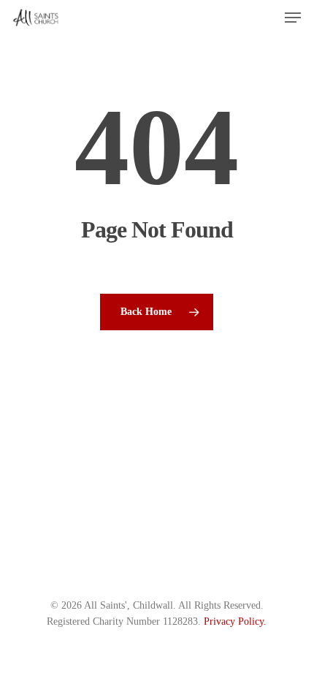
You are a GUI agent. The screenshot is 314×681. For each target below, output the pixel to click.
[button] (293, 17)
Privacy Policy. (235, 621)
